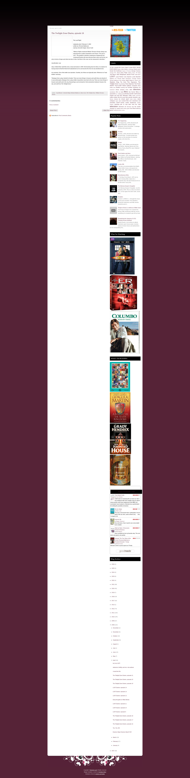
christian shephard (133, 87)
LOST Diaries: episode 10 (120, 707)
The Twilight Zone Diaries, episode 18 (67, 33)
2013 (113, 604)
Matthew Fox (113, 78)
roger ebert (118, 100)
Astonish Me (118, 519)
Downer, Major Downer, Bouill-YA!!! (122, 732)
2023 (113, 576)
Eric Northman (118, 71)
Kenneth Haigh (67, 93)
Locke (133, 76)
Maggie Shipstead (120, 521)
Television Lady (93, 770)
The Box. (120, 131)
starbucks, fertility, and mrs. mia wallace (123, 667)
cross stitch (128, 89)
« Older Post (106, 110)
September (116, 640)
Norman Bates (121, 78)
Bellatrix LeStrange (128, 69)
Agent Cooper (129, 67)
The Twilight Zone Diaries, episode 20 (123, 679)
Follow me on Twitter (130, 30)
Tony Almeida (122, 83)
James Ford (130, 74)
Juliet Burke (138, 74)
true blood (133, 108)
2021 (113, 584)
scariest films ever (127, 101)
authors (129, 85)
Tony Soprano (129, 84)
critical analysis (119, 89)
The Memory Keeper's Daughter (126, 186)
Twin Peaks (137, 84)
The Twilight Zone (91, 93)
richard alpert (125, 99)
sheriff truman (120, 102)
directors (137, 89)
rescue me (117, 99)
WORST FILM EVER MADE (118, 85)
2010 (113, 616)
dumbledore (112, 92)
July (114, 648)
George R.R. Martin (115, 72)
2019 (113, 592)
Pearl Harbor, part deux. (124, 153)
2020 (113, 588)
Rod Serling (122, 80)
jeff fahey (126, 93)
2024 (113, 572)
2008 (113, 625)
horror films (135, 92)
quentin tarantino (133, 97)
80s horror (122, 67)
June (114, 652)
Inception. (120, 197)
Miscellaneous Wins (123, 175)
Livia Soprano (128, 76)
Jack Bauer (113, 74)
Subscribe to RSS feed (117, 30)
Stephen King (114, 82)
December (116, 628)
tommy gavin (126, 108)
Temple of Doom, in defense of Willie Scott (129, 207)
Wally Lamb (118, 510)
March (115, 737)
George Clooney (136, 71)
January (115, 745)
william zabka (122, 110)
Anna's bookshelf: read (126, 492)
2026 (113, 564)
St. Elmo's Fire (137, 80)
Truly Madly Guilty (119, 495)
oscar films (125, 97)
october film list (117, 97)
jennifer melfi (133, 93)
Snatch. (120, 142)
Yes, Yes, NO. (116, 728)
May (114, 656)
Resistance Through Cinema (133, 78)
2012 (113, 608)
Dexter (111, 71)
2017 (113, 600)
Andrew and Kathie (100, 774)
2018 (113, 596)
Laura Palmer (119, 76)
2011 (113, 612)
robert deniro (133, 99)
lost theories (124, 95)
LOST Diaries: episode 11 (120, 703)
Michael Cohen (119, 543)
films (126, 92)
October (115, 636)
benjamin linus (136, 85)
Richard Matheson (75, 93)
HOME (111, 26)
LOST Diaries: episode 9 (119, 712)
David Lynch (137, 69)
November (116, 632)
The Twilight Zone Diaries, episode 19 (123, 683)
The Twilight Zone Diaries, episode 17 (123, 720)
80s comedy (115, 67)
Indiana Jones (131, 72)
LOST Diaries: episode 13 (120, 691)
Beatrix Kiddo (120, 69)
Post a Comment (53, 104)
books (118, 87)
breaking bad (124, 87)
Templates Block (102, 772)
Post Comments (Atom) (65, 115)
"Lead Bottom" (59, 93)
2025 (113, 568)
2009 (113, 621)
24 (110, 67)
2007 (113, 750)
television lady (130, 106)
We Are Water (118, 509)
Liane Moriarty (119, 497)
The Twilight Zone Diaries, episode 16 (123, 724)
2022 (113, 580)
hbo (130, 92)
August (115, 644)
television (114, 106)
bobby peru (113, 87)
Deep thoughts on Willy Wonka (121, 699)
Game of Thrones (126, 71)
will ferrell (116, 110)
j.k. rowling (118, 93)
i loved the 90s (117, 671)
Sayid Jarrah (129, 80)
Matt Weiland (119, 531)
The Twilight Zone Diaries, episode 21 (123, 675)
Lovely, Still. (121, 164)
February (115, 741)
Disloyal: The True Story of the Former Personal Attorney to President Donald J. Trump (123, 540)
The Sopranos (132, 82)
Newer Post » (53, 110)
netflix (111, 97)
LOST (112, 77)
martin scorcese (136, 95)
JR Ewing (138, 72)
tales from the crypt (134, 104)
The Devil (123, 82)
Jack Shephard (121, 74)
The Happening (122, 121)
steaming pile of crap (121, 104)
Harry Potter (124, 72)
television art (122, 106)
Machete (138, 76)
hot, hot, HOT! (116, 663)
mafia (130, 95)
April (114, 660)
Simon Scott (83, 93)
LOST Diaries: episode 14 (120, 687)
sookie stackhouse (130, 102)
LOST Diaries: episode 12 (120, 695)
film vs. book (119, 92)
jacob (123, 93)
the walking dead (119, 108)
